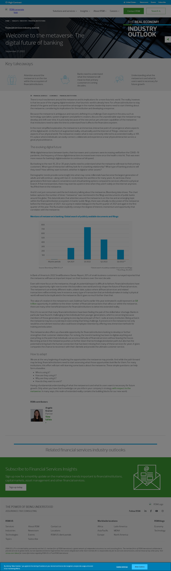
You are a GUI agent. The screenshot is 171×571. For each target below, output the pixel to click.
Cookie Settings (122, 567)
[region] (85, 566)
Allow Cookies (140, 567)
